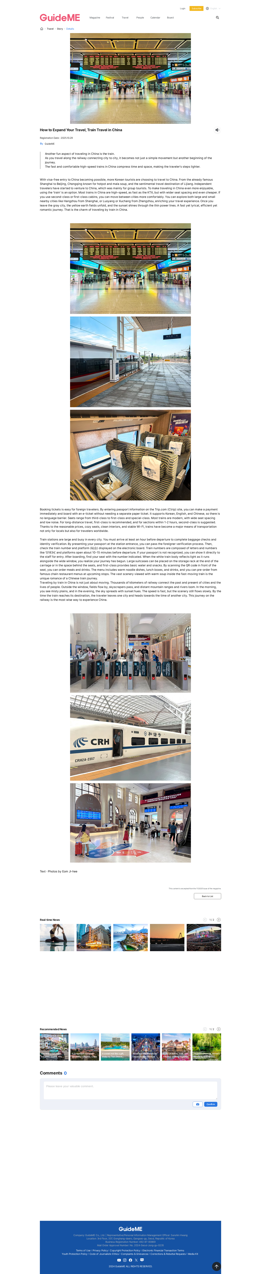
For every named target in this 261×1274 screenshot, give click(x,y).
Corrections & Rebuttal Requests (168, 1253)
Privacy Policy (100, 1250)
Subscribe (196, 8)
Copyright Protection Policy (125, 1250)
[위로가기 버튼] (216, 1266)
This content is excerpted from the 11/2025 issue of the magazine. (195, 888)
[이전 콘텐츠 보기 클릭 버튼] (205, 919)
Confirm (211, 1104)
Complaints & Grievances (134, 1253)
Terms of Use (83, 1250)
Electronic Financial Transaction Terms (163, 1250)
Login (182, 8)
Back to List (207, 896)
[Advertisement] (130, 996)
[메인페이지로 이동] (60, 17)
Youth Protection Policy (74, 1253)
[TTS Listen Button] (217, 130)
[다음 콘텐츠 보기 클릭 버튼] (218, 919)
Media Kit (193, 1253)
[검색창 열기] (217, 17)
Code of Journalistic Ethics (104, 1253)
